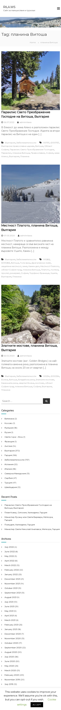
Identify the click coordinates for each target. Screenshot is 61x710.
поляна (55, 269)
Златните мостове (45, 379)
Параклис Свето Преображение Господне (32, 149)
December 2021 (12, 579)
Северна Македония (15, 473)
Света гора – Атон (14, 437)
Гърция (8, 455)
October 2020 (11, 643)
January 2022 (11, 574)
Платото (45, 269)
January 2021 (11, 629)
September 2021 (13, 592)
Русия (8, 432)
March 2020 (10, 670)
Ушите (54, 273)
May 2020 (9, 666)
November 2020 (13, 638)
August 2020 (11, 652)
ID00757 (55, 142)
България (10, 142)
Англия (8, 446)
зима (24, 266)
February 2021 (11, 624)
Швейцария (11, 487)
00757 (46, 142)
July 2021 (9, 602)
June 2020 (10, 661)
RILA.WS (9, 7)
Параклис (6, 153)
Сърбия (9, 478)
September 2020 (13, 647)
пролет (5, 273)
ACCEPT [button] (37, 704)
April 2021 (9, 615)
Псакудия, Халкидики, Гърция (20, 524)
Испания (9, 464)
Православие (38, 153)
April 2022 (9, 560)
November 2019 (12, 679)
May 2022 (9, 556)
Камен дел (33, 266)
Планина (24, 156)
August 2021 (10, 597)
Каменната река (9, 383)
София (49, 153)
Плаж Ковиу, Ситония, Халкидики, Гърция (26, 512)
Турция (8, 482)
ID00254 (55, 376)
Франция (9, 441)
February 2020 (12, 675)
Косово (9, 423)
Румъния (9, 428)
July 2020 (9, 656)
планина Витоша (21, 153)
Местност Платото (49, 266)
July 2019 (9, 684)
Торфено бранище (39, 273)
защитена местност (11, 266)
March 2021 (10, 620)
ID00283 (5, 263)
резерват (15, 273)
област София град (11, 269)
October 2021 (11, 588)
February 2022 (12, 570)
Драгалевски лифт (41, 263)
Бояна (4, 379)
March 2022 (10, 565)
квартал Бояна (26, 383)
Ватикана (9, 418)
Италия (8, 469)
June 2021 (9, 606)
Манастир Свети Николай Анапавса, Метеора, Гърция (32, 529)
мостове (39, 383)
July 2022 (9, 547)
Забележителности (26, 142)
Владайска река (26, 379)
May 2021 (9, 611)
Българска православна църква (17, 146)
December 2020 (13, 634)
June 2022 (10, 551)
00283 (46, 259)
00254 (46, 376)
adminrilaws (25, 122)
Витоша (39, 146)
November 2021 (12, 583)
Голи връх (25, 263)
